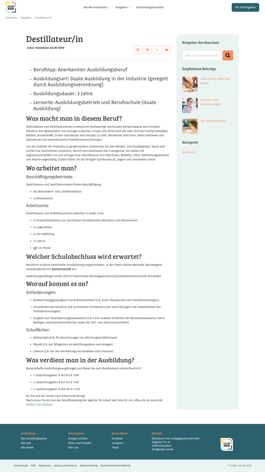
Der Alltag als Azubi (213, 120)
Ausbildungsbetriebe (150, 7)
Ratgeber (122, 7)
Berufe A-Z (189, 152)
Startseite (11, 17)
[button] (138, 50)
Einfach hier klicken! (39, 404)
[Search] (228, 55)
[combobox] (201, 55)
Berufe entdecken (95, 7)
